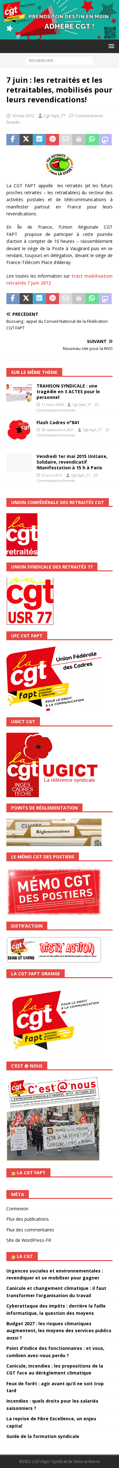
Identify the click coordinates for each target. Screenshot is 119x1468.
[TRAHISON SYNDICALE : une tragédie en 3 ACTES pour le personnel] (19, 392)
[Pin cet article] (52, 139)
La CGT (25, 1256)
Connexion (17, 1209)
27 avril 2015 (52, 475)
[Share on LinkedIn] (39, 139)
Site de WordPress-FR (28, 1240)
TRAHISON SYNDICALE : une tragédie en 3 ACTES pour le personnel (68, 391)
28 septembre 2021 (58, 429)
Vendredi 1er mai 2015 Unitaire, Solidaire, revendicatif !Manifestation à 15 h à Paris (72, 462)
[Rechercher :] (59, 60)
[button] (110, 46)
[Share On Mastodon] (105, 139)
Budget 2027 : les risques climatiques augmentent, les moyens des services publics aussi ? (58, 1331)
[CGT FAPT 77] (59, 36)
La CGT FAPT (31, 1173)
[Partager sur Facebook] (13, 139)
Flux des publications (27, 1219)
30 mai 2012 (23, 115)
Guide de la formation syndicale (42, 1436)
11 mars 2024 (52, 404)
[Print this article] (79, 139)
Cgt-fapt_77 (54, 115)
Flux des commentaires (30, 1230)
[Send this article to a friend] (65, 139)
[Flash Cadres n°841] (19, 430)
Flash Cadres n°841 (57, 422)
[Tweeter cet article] (26, 139)
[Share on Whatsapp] (92, 139)
